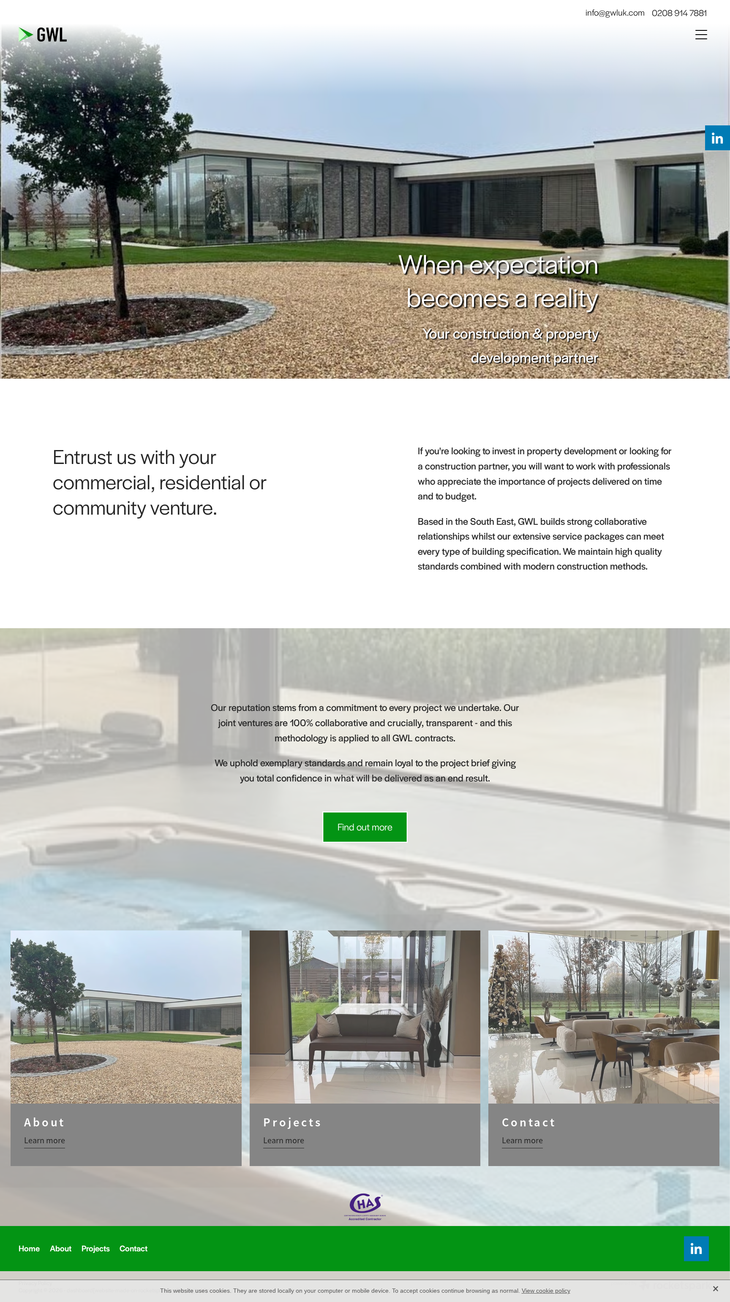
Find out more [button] (365, 826)
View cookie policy (546, 1290)
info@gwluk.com (615, 12)
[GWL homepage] (278, 34)
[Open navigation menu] (701, 34)
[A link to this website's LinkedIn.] (717, 137)
